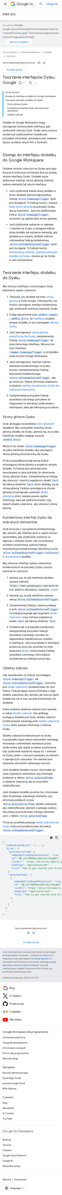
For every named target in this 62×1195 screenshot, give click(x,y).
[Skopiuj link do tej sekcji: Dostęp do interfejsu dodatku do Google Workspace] (47, 160)
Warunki (7, 1179)
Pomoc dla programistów (16, 1053)
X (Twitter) (8, 1113)
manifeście (14, 556)
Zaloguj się (52, 4)
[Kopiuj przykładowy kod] (56, 837)
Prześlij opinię (14, 69)
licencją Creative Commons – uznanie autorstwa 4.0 (27, 955)
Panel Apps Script (12, 1078)
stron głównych (45, 423)
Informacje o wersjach (14, 1048)
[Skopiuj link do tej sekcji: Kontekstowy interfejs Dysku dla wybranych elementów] (40, 522)
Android (7, 1139)
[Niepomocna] (43, 62)
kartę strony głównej (20, 206)
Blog (5, 1103)
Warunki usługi (10, 1058)
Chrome (7, 1145)
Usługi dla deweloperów (15, 1042)
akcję (25, 650)
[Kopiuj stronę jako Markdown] (31, 83)
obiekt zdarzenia (17, 687)
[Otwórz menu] (5, 4)
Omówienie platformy (14, 1037)
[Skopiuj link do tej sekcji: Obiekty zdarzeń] (31, 668)
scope (54, 589)
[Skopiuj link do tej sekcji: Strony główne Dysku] (38, 417)
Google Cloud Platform (14, 1155)
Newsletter (8, 1108)
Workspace (33, 4)
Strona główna (10, 52)
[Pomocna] (39, 62)
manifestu (39, 318)
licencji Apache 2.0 (43, 958)
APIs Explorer (10, 1088)
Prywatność (20, 1179)
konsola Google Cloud (14, 1083)
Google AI (8, 1160)
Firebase (7, 1150)
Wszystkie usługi (11, 1166)
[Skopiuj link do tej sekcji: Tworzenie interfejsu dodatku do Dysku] (23, 278)
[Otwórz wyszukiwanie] (41, 4)
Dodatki (48, 52)
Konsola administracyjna (15, 1073)
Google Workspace (30, 52)
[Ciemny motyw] (51, 837)
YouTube (7, 1118)
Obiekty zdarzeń (22, 713)
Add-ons (9, 14)
